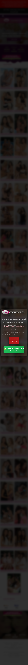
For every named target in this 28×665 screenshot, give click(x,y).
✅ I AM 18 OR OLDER (14, 349)
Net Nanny (12, 326)
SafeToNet (18, 326)
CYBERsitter (6, 326)
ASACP (23, 326)
